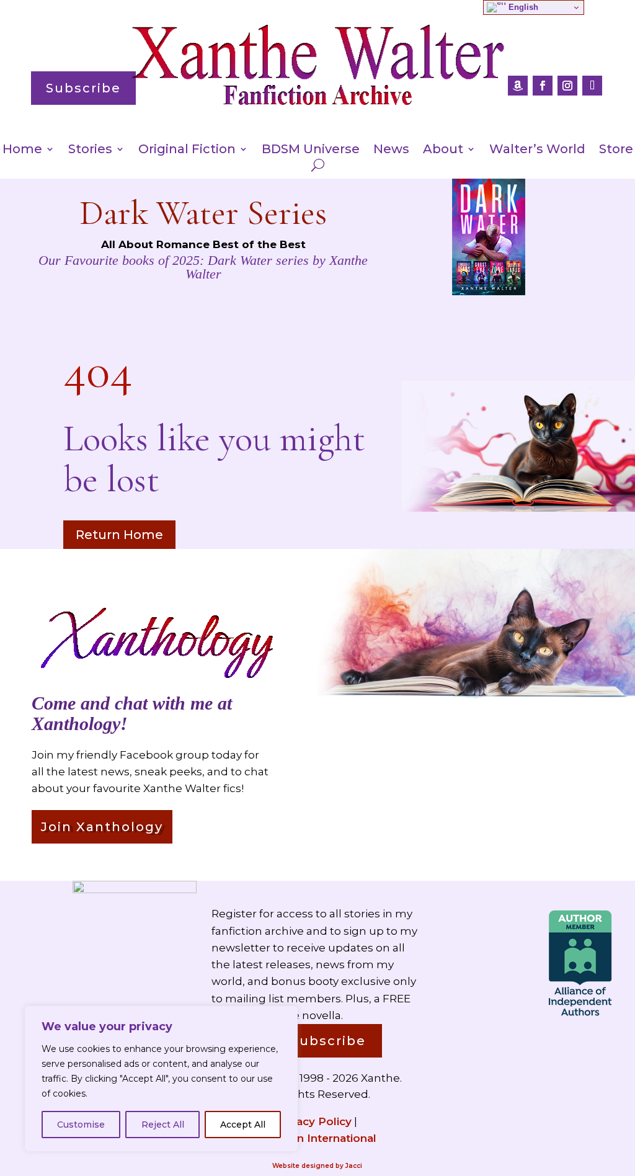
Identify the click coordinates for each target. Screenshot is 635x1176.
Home (22, 150)
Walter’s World (537, 150)
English (522, 7)
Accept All (242, 1124)
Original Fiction (187, 150)
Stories (90, 150)
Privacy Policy (313, 1121)
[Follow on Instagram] (567, 86)
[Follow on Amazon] (518, 86)
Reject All (162, 1124)
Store (616, 150)
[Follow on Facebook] (543, 86)
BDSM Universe (311, 150)
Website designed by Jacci (317, 1166)
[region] (161, 1078)
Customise (81, 1124)
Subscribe (83, 88)
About (443, 150)
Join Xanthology (102, 826)
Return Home (119, 534)
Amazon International (317, 1138)
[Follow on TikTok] (592, 86)
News (391, 150)
